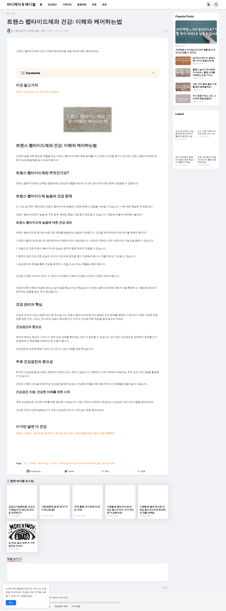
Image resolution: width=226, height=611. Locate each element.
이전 (164, 587)
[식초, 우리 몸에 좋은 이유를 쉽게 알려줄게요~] (183, 87)
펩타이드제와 (108, 463)
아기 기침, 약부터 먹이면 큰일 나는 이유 (207, 132)
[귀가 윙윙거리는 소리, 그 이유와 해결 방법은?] (183, 98)
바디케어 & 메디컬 (21, 4)
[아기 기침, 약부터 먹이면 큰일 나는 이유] (207, 123)
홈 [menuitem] (41, 4)
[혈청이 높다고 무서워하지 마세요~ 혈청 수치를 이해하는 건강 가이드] (183, 72)
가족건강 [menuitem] (67, 4)
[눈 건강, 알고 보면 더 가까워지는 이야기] (22, 531)
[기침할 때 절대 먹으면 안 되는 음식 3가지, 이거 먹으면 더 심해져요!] (120, 495)
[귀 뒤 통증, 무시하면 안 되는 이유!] (87, 495)
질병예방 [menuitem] (81, 4)
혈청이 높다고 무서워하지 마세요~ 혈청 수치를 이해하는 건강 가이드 (204, 72)
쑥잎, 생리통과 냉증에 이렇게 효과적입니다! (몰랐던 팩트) (184, 159)
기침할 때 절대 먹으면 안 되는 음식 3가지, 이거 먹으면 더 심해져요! (120, 509)
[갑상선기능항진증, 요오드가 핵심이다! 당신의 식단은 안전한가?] (22, 495)
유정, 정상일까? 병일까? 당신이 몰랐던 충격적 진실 (207, 159)
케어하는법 (43, 463)
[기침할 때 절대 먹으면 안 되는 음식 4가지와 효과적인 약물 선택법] (153, 495)
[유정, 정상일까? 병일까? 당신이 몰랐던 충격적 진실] (207, 149)
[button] (209, 4)
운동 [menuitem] (94, 4)
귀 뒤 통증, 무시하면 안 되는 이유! (87, 508)
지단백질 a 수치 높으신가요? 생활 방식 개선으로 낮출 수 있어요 (195, 51)
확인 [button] (11, 602)
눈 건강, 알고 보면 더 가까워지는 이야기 (22, 544)
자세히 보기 (26, 595)
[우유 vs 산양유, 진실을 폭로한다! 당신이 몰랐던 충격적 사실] (184, 123)
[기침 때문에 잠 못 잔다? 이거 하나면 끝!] (54, 495)
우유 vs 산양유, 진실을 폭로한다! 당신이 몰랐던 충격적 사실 (184, 134)
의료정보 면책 (61, 606)
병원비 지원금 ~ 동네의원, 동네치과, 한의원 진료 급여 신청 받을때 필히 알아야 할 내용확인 (65, 433)
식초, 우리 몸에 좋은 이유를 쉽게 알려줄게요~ (205, 85)
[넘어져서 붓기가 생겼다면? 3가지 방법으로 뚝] (183, 60)
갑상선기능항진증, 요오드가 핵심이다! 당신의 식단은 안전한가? (22, 509)
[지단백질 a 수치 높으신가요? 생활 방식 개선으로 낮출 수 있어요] (196, 32)
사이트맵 (75, 606)
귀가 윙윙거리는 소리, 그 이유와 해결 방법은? (204, 97)
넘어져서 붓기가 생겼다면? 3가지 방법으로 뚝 (204, 59)
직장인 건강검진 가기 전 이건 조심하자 (37, 91)
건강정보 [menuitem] (52, 4)
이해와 (33, 463)
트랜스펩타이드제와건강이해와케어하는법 (79, 463)
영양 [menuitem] (104, 4)
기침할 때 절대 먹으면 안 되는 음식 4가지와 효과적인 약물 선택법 (153, 509)
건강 (13, 13)
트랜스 (54, 463)
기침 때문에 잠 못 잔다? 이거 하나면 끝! (54, 508)
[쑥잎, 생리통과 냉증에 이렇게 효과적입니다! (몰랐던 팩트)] (184, 149)
